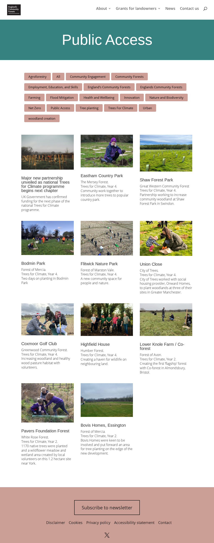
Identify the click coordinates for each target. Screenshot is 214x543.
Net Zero (34, 108)
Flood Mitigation (62, 97)
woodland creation (41, 118)
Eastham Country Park (102, 175)
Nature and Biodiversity (166, 97)
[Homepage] (14, 10)
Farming (34, 97)
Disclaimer (55, 522)
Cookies (76, 522)
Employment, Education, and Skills (53, 87)
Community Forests (129, 76)
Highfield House (95, 344)
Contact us (189, 9)
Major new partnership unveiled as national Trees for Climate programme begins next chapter (45, 184)
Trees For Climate (120, 108)
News (170, 9)
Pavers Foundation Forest (45, 431)
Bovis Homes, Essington (103, 425)
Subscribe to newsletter (107, 507)
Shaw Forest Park (156, 180)
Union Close (151, 264)
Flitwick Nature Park (99, 263)
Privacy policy (98, 522)
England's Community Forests (109, 87)
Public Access (60, 108)
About (101, 9)
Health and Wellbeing (99, 97)
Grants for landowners (136, 9)
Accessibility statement (134, 522)
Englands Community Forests (161, 87)
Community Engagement (88, 76)
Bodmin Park (33, 263)
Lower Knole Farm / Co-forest (162, 346)
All (58, 76)
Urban (147, 108)
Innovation (132, 97)
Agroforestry (37, 76)
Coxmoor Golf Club (39, 343)
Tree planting (89, 108)
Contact (165, 522)
